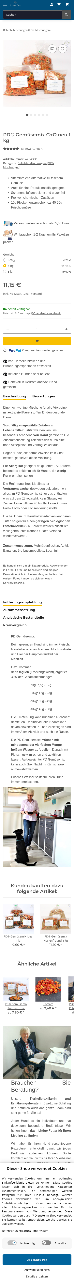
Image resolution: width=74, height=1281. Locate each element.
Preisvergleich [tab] (15, 625)
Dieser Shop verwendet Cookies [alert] (37, 1168)
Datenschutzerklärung (16, 1231)
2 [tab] (31, 115)
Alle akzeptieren (37, 1259)
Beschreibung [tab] (14, 396)
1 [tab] (27, 115)
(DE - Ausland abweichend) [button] (46, 313)
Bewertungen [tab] (43, 396)
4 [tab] (39, 115)
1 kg (39, 266)
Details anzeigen (37, 1276)
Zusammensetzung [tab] (19, 610)
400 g (39, 260)
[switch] (12, 1242)
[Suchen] (66, 14)
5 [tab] (43, 115)
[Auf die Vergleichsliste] (52, 48)
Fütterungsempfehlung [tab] (22, 602)
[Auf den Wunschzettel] (62, 48)
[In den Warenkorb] (37, 341)
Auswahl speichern (37, 1270)
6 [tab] (47, 115)
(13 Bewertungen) (31, 148)
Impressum (40, 1231)
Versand (36, 294)
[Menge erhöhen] (66, 329)
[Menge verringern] (7, 329)
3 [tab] (35, 115)
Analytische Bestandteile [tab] (23, 617)
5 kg (39, 271)
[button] (51, 4)
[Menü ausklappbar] (5, 2)
